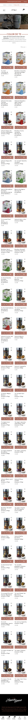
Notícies (4, 4)
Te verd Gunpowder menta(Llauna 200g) (7, 623)
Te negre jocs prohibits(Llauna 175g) (5, 423)
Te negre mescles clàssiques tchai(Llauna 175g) (20, 423)
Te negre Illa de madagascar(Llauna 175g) (6, 680)
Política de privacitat (8, 709)
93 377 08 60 (16, 707)
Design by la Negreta (10, 710)
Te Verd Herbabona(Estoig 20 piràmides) (7, 309)
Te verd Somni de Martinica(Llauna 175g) (20, 595)
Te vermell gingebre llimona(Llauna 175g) (20, 566)
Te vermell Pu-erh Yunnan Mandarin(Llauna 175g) (7, 595)
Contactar (10, 4)
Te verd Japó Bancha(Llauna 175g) (19, 279)
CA (22, 4)
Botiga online (17, 4)
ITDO (25, 710)
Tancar (25, 1)
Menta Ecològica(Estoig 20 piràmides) (20, 191)
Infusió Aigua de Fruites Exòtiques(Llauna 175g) (7, 132)
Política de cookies (17, 709)
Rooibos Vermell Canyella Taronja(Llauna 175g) (20, 251)
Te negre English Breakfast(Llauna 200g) (6, 452)
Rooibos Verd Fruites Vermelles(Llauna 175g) (7, 251)
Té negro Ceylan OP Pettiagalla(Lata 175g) (20, 509)
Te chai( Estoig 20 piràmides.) (4, 72)
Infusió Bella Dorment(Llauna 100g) (19, 538)
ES (24, 4)
